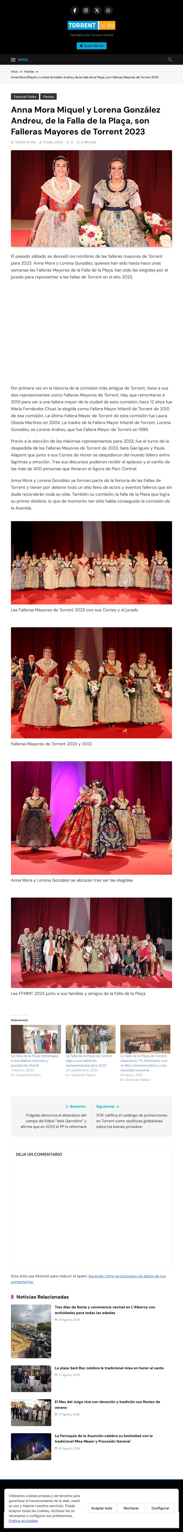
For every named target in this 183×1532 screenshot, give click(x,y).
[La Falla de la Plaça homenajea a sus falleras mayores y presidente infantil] (36, 1039)
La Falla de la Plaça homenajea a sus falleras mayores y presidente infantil (34, 1060)
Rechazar (131, 1508)
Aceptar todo (101, 1508)
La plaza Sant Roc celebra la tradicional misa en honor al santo (109, 1368)
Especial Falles (25, 96)
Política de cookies (23, 1521)
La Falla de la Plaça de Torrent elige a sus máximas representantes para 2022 (89, 1060)
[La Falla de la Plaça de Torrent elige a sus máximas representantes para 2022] (91, 1039)
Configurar (160, 1508)
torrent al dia (25, 142)
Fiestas (48, 96)
